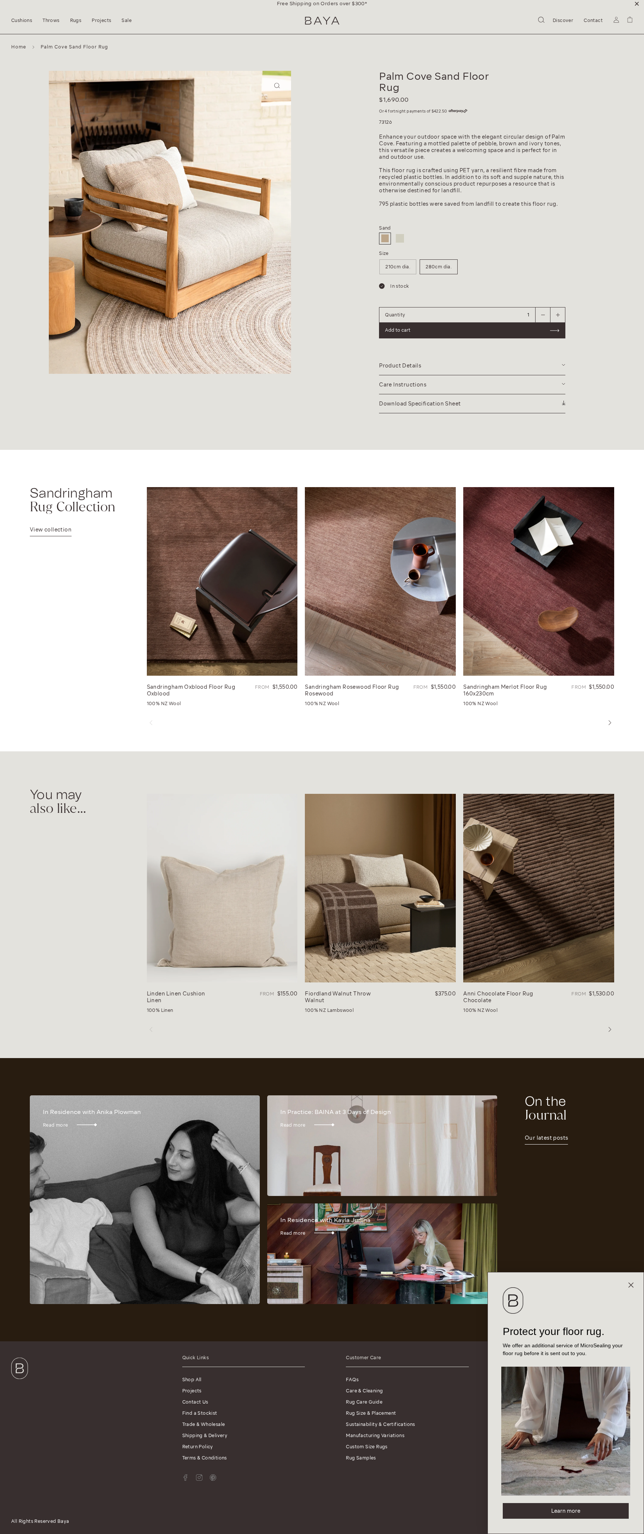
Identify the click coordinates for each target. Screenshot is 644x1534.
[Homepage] (322, 21)
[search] (541, 21)
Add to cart (351, 206)
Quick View (164, 668)
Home (18, 47)
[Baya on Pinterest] (213, 1477)
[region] (322, 3)
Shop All (192, 1379)
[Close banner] (637, 3)
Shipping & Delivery (205, 1435)
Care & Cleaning (364, 1390)
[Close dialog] (631, 1285)
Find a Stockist (199, 1413)
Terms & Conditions (204, 1458)
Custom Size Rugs (366, 1446)
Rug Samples (361, 1458)
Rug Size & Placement (371, 1413)
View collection (51, 530)
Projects (192, 1390)
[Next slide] (56, 232)
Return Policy (197, 1446)
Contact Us (195, 1402)
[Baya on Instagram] (199, 1477)
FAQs (352, 1379)
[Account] (616, 21)
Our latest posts (546, 1138)
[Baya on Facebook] (185, 1477)
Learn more (565, 1511)
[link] (565, 1431)
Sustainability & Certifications (380, 1424)
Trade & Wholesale (203, 1424)
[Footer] (19, 1380)
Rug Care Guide (364, 1402)
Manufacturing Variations (375, 1435)
